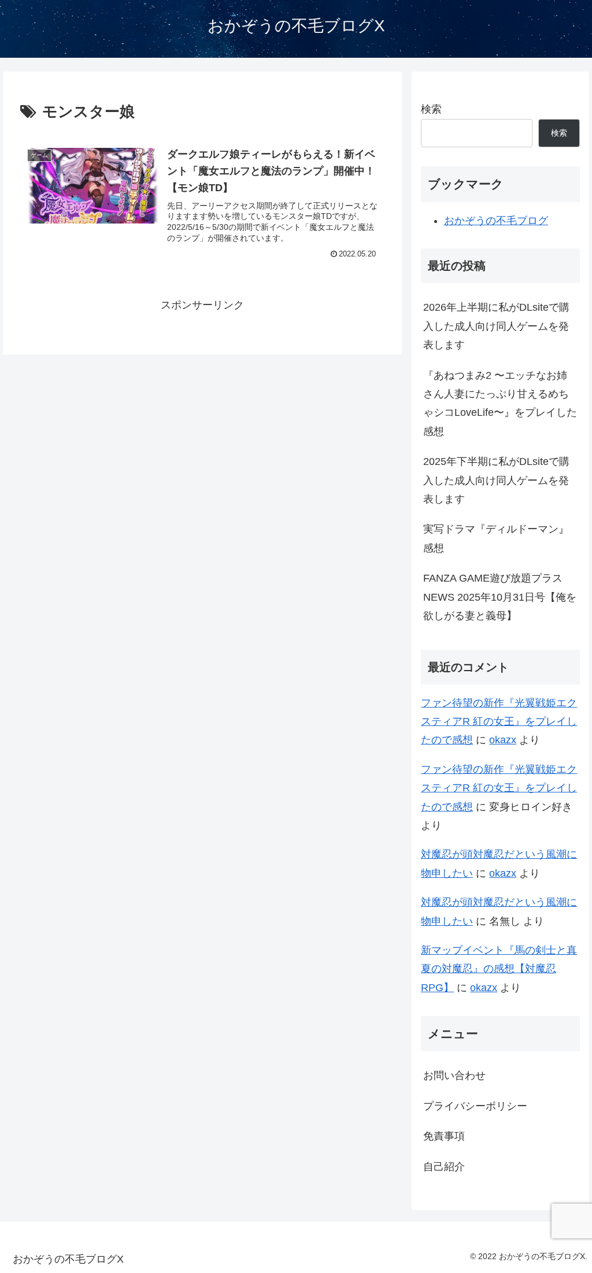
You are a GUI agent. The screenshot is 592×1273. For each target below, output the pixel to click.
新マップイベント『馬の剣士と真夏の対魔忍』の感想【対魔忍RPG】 (499, 968)
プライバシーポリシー (475, 1106)
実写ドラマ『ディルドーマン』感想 (496, 538)
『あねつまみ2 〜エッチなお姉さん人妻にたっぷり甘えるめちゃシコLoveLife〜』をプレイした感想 (500, 403)
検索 (431, 109)
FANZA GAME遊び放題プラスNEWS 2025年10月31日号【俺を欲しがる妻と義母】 (499, 596)
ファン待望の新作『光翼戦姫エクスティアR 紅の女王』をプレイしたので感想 (499, 721)
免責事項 (444, 1136)
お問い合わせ (454, 1075)
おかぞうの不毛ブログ (496, 220)
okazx (502, 740)
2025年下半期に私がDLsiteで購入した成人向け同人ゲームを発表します (496, 480)
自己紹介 (444, 1166)
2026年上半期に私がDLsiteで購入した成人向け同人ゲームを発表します (496, 326)
